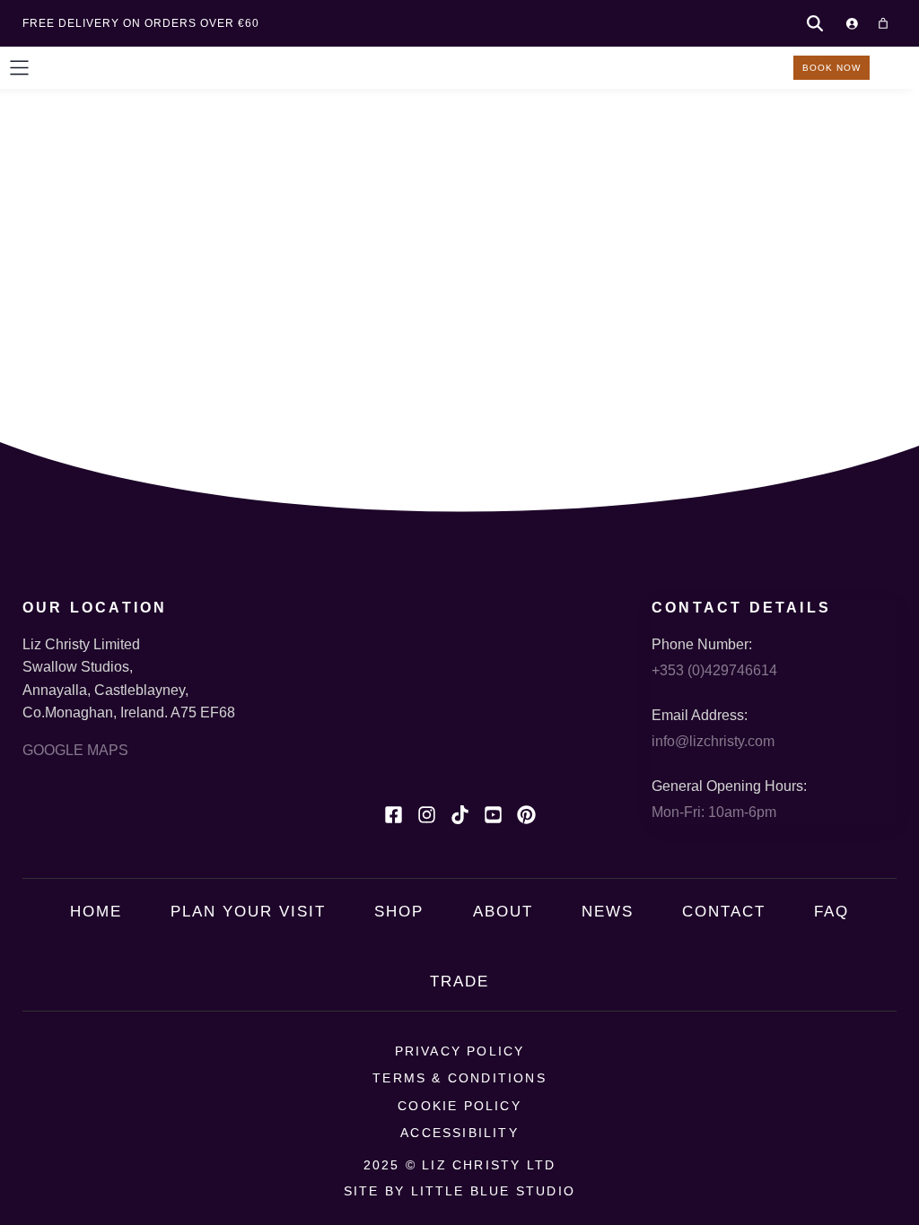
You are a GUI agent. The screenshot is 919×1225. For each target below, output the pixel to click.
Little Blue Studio (493, 1191)
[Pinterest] (526, 814)
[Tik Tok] (460, 814)
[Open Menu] (19, 67)
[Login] (851, 23)
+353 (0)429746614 (714, 670)
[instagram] (426, 814)
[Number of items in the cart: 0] (883, 23)
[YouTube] (493, 814)
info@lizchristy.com (713, 741)
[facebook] (393, 814)
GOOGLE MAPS (75, 750)
